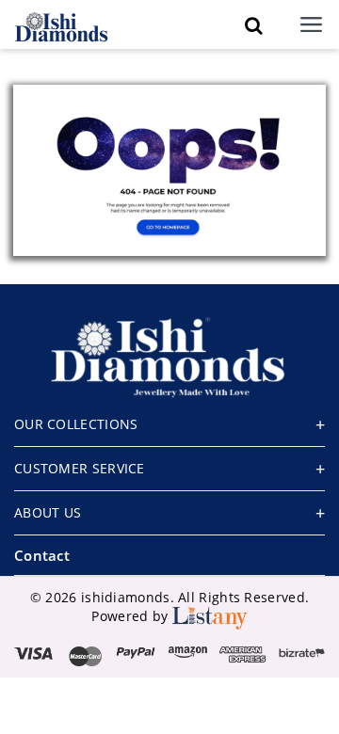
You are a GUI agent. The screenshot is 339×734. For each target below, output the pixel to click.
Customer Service (79, 468)
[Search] (253, 25)
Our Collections (76, 424)
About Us (47, 512)
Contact (42, 555)
